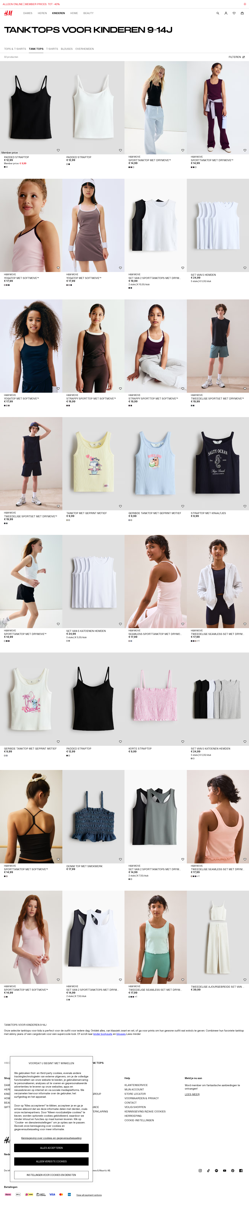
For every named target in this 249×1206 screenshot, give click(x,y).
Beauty (88, 13)
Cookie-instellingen (139, 1120)
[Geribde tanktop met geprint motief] (155, 463)
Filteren (235, 57)
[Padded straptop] (31, 107)
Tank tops (96, 1062)
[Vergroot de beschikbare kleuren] (6, 167)
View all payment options (89, 1195)
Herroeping (132, 1115)
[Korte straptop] (155, 699)
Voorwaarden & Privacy (141, 1098)
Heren (42, 13)
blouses (121, 1034)
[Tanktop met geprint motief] (93, 463)
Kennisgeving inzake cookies (145, 1111)
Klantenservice (136, 1085)
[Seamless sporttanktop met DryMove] (155, 581)
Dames (27, 13)
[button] (9, 152)
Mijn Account (134, 1089)
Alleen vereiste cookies (51, 1161)
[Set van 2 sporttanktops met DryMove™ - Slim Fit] (155, 225)
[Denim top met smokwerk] (93, 816)
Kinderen (58, 13)
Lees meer (192, 1094)
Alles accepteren (51, 1147)
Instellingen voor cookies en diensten (51, 1175)
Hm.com (9, 1062)
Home (74, 13)
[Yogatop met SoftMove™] (31, 225)
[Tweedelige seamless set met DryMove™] (155, 937)
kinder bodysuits (102, 1034)
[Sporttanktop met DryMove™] (155, 107)
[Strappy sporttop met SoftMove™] (93, 346)
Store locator (135, 1093)
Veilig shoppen (135, 1107)
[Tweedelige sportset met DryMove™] (31, 463)
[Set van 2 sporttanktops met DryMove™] (155, 816)
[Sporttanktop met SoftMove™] (31, 816)
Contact (130, 1102)
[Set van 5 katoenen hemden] (93, 581)
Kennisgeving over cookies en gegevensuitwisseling (51, 1138)
